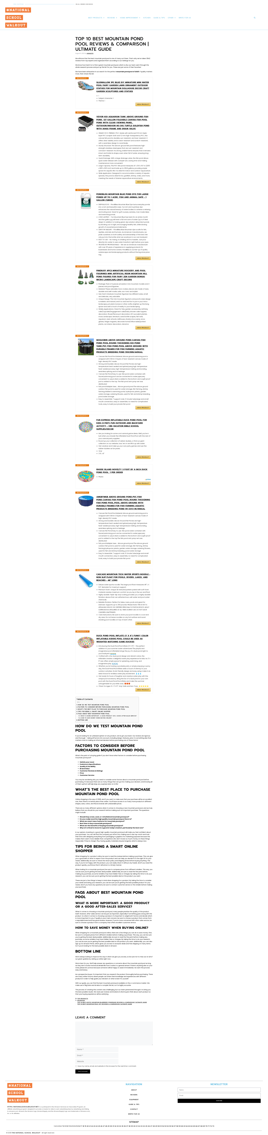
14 (75, 1126)
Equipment (134, 1100)
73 (213, 1126)
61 (184, 1126)
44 (144, 1126)
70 (207, 1126)
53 (165, 1126)
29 (109, 1126)
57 (175, 1126)
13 (73, 1126)
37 (127, 1126)
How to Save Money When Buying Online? (96, 718)
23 (94, 1126)
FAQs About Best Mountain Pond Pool (94, 714)
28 (106, 1126)
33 (118, 1126)
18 (83, 1126)
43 (141, 1126)
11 (69, 1126)
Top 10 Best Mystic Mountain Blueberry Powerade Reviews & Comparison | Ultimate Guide (112, 1002)
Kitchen (147, 18)
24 (97, 1126)
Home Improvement (129, 18)
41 (137, 1126)
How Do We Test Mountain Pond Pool (94, 705)
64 (192, 1126)
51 (161, 1126)
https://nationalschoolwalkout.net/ (23, 1107)
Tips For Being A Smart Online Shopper (94, 712)
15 (77, 1126)
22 (92, 1126)
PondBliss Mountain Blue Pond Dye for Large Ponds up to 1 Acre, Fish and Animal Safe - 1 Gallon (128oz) (122, 197)
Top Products (82, 999)
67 (199, 1126)
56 (173, 1126)
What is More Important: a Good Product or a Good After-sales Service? (109, 716)
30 (111, 1126)
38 (130, 1126)
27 (104, 1126)
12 (71, 1126)
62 (187, 1126)
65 (194, 1126)
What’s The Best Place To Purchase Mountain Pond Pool (101, 709)
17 (81, 1126)
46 (149, 1126)
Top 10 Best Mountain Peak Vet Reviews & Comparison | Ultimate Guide (104, 1004)
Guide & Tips (159, 18)
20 (88, 1126)
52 (163, 1126)
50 (159, 1126)
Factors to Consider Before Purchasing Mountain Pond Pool (103, 707)
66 (197, 1126)
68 (201, 1126)
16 (79, 1126)
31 (113, 1126)
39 (132, 1126)
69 (204, 1126)
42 (139, 1126)
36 (125, 1126)
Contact (134, 1109)
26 (101, 1126)
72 (211, 1126)
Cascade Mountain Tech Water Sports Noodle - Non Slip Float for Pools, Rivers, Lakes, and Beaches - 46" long (123, 577)
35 (122, 1126)
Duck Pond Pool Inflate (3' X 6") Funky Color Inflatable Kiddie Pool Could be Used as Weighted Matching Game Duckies (122, 638)
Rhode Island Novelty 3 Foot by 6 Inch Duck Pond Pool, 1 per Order (122, 471)
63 (189, 1126)
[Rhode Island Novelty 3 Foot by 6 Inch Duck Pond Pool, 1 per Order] (86, 476)
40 (134, 1126)
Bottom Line (83, 720)
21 (90, 1126)
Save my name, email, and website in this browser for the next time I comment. (107, 1066)
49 (156, 1126)
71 (209, 1126)
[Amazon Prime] (148, 480)
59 (180, 1126)
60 (182, 1126)
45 (146, 1126)
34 (120, 1126)
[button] (254, 18)
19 (85, 1126)
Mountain (81, 1000)
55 (170, 1126)
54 (168, 1126)
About (134, 1090)
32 (115, 1126)
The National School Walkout (26, 1133)
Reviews (111, 18)
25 (99, 1126)
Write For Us (185, 18)
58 (177, 1126)
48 (154, 1126)
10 (67, 1126)
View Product (143, 104)
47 (151, 1126)
